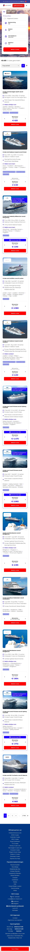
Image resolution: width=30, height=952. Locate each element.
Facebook (16, 901)
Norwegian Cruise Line (15, 848)
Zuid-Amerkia (15, 888)
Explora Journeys (15, 858)
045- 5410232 (15, 896)
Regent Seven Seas (15, 852)
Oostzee (15, 877)
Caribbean (15, 879)
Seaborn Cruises (15, 854)
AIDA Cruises (15, 835)
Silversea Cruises (15, 856)
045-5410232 (18, 5)
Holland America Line (15, 833)
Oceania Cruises (15, 850)
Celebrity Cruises (15, 837)
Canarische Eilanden (15, 873)
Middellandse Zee (15, 869)
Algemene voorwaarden (15, 920)
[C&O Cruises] (7, 6)
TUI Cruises (15, 843)
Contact (15, 918)
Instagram (15, 903)
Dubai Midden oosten (15, 886)
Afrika (15, 890)
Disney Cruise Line (15, 845)
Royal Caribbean (15, 841)
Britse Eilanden (15, 875)
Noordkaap (15, 867)
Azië (15, 884)
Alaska (15, 882)
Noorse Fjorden (15, 864)
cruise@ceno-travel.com (15, 899)
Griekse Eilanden (15, 871)
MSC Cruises (15, 839)
